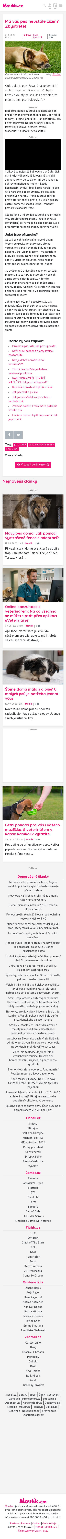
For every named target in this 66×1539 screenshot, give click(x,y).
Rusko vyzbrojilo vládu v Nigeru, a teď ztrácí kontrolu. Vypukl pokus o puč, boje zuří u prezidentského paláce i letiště (33, 1016)
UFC (33, 1233)
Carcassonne (33, 1343)
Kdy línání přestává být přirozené (32, 387)
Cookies (36, 1523)
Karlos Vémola (33, 1266)
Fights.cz (33, 1228)
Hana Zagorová (33, 1297)
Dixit (33, 1366)
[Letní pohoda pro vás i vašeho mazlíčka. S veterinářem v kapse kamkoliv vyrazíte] (33, 803)
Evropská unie (33, 1157)
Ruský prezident (33, 1147)
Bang (33, 1347)
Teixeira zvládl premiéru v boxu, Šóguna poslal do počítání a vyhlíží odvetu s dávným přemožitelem (33, 886)
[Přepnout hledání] (44, 5)
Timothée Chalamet (33, 1330)
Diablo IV (33, 1197)
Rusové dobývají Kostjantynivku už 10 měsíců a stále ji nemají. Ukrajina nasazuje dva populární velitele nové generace (33, 1096)
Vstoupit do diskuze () (34, 465)
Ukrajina (33, 1128)
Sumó (33, 1261)
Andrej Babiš (33, 1288)
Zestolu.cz (33, 1337)
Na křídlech (33, 1376)
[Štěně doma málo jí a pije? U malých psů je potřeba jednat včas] (33, 667)
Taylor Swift (33, 1321)
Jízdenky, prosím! (33, 1385)
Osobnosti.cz (33, 1282)
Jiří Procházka (33, 1271)
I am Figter (33, 1257)
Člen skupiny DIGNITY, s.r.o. (33, 1531)
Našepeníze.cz (31, 1411)
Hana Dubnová (37, 36)
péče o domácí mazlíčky (41, 444)
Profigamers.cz (31, 1399)
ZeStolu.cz (49, 1399)
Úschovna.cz (52, 1403)
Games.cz (33, 1173)
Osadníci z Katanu (33, 1352)
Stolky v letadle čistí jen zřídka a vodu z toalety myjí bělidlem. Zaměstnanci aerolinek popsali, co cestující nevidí (33, 1029)
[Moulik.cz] (13, 5)
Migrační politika (33, 1138)
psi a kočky (20, 444)
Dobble (33, 1361)
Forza (33, 1202)
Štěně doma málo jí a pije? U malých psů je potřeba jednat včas (32, 694)
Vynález (33, 1166)
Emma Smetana (33, 1326)
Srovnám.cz (49, 1411)
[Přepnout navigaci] (49, 5)
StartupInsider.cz (33, 1415)
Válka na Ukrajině (33, 1133)
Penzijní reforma (33, 1161)
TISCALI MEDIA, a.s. (46, 1527)
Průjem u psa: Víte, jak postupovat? (34, 346)
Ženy (42, 1395)
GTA (33, 1192)
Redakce (25, 1523)
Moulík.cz (24, 1407)
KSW (33, 1252)
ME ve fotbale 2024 (33, 1142)
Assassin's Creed (33, 1183)
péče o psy (12, 448)
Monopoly (33, 1357)
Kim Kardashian (33, 1307)
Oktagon (33, 1238)
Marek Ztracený (33, 1316)
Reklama (14, 1523)
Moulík (29, 543)
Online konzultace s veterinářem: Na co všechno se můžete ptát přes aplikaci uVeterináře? (31, 613)
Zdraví (27, 35)
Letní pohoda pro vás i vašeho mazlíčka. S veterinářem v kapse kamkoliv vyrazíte (32, 829)
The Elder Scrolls (33, 1216)
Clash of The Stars (33, 1243)
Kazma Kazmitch (33, 1302)
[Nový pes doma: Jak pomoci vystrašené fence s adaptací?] (33, 511)
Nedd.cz (12, 1407)
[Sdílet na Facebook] (9, 435)
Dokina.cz (51, 1407)
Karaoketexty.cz (32, 1403)
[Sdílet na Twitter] (18, 435)
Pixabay (56, 74)
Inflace (33, 1124)
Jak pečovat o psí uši (25, 392)
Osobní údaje (49, 1523)
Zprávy (23, 1395)
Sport (33, 1395)
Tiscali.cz (33, 1118)
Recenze (33, 1178)
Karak (33, 1380)
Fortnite (33, 1207)
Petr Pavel (33, 1293)
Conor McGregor (33, 1276)
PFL (33, 1247)
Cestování (53, 1395)
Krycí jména (33, 1371)
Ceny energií (33, 1152)
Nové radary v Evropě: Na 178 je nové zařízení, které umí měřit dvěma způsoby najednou (33, 1083)
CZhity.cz (14, 1411)
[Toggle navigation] (60, 5)
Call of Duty (33, 1211)
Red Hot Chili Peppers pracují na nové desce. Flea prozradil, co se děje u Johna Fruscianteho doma (33, 947)
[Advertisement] (33, 756)
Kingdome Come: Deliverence (33, 1221)
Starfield (33, 1188)
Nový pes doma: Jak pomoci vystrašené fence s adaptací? (32, 535)
